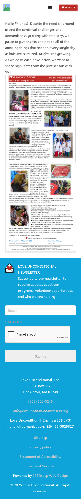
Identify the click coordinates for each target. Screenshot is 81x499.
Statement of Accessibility (40, 456)
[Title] (6, 7)
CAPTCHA (13, 321)
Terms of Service (40, 466)
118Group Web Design (50, 475)
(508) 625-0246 (40, 401)
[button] (50, 7)
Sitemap (40, 437)
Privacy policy (40, 447)
